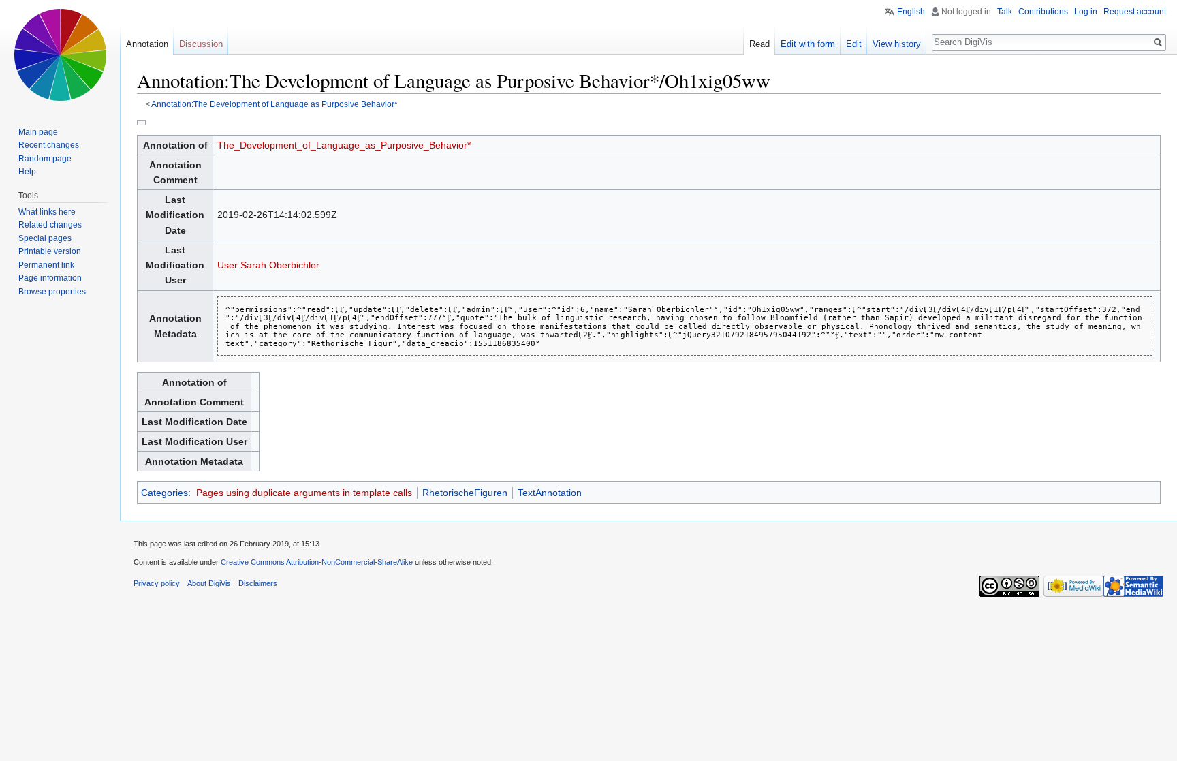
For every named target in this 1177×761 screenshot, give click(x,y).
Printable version (49, 251)
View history (897, 44)
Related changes (50, 225)
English (911, 11)
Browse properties (52, 291)
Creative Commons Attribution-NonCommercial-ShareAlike (317, 562)
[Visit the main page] (59, 54)
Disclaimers (257, 583)
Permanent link (46, 265)
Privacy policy (157, 583)
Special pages (45, 238)
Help (27, 171)
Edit (854, 44)
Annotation (147, 44)
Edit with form (808, 44)
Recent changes (48, 145)
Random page (45, 159)
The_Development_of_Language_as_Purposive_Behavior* (344, 145)
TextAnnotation (550, 492)
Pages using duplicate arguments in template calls (304, 492)
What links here (47, 212)
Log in (1085, 11)
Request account (1134, 11)
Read (759, 44)
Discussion (201, 44)
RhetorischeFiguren (464, 492)
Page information (50, 278)
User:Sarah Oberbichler (268, 265)
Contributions (1043, 11)
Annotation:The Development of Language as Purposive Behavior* (274, 103)
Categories (164, 492)
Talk (1004, 11)
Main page (38, 132)
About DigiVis (209, 583)
